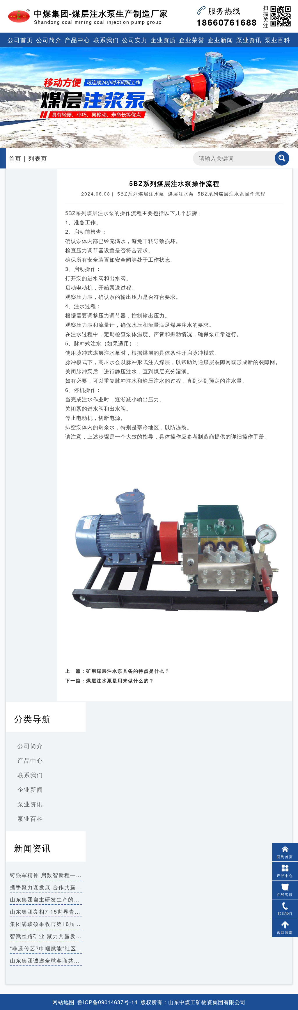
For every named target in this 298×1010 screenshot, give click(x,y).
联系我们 (106, 39)
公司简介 (49, 39)
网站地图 (63, 1002)
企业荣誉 (192, 39)
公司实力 (135, 39)
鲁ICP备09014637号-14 (107, 1002)
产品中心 (77, 39)
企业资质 (163, 39)
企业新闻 (220, 39)
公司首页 (20, 39)
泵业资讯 (249, 39)
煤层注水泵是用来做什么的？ (120, 680)
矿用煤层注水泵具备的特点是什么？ (128, 671)
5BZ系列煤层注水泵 (89, 212)
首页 (15, 158)
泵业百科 (277, 39)
